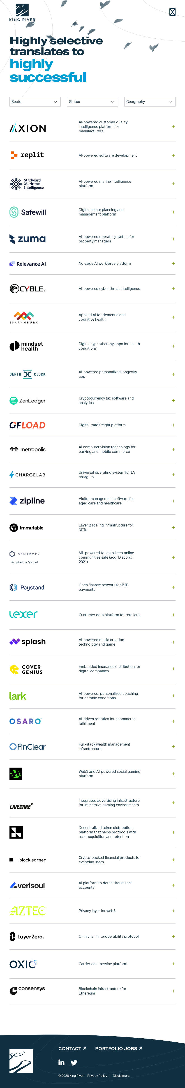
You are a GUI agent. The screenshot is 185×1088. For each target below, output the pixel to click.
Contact (69, 1048)
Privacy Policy (97, 1075)
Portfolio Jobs (116, 1048)
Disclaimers (121, 1075)
